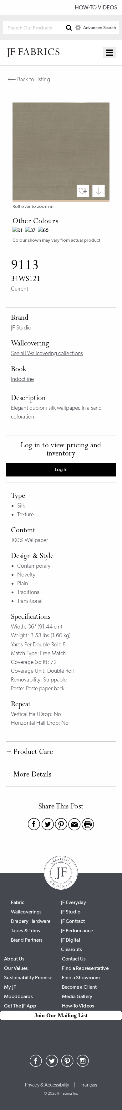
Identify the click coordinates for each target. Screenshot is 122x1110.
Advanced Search (99, 27)
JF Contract (73, 921)
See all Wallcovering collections (47, 353)
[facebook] (36, 1065)
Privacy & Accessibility (47, 1084)
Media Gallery (77, 996)
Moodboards (18, 996)
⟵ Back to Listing (29, 79)
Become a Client (79, 987)
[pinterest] (67, 1065)
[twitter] (51, 1065)
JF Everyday (73, 902)
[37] (31, 231)
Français (88, 1084)
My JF (10, 987)
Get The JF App (20, 1006)
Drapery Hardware (31, 921)
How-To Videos (96, 7)
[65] (44, 231)
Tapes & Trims (25, 931)
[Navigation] (109, 53)
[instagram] (83, 1065)
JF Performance (77, 931)
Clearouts (71, 949)
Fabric (18, 902)
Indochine (22, 379)
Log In (61, 469)
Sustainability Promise (28, 978)
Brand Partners (27, 940)
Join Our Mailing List (61, 1015)
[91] (19, 231)
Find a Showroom (81, 978)
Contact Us (74, 959)
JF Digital (70, 940)
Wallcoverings (26, 912)
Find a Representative (85, 968)
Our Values (16, 968)
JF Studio (70, 912)
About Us (14, 959)
